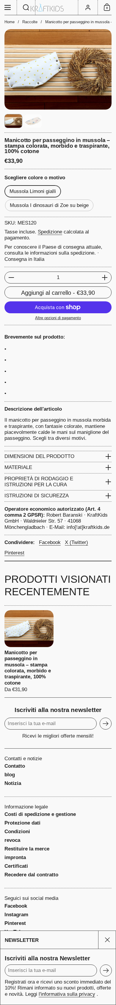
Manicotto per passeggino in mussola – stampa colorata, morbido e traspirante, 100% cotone (29, 651)
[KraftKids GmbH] (58, 8)
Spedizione (50, 232)
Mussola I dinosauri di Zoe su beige (49, 205)
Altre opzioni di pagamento (58, 318)
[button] (26, 7)
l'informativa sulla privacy (67, 994)
